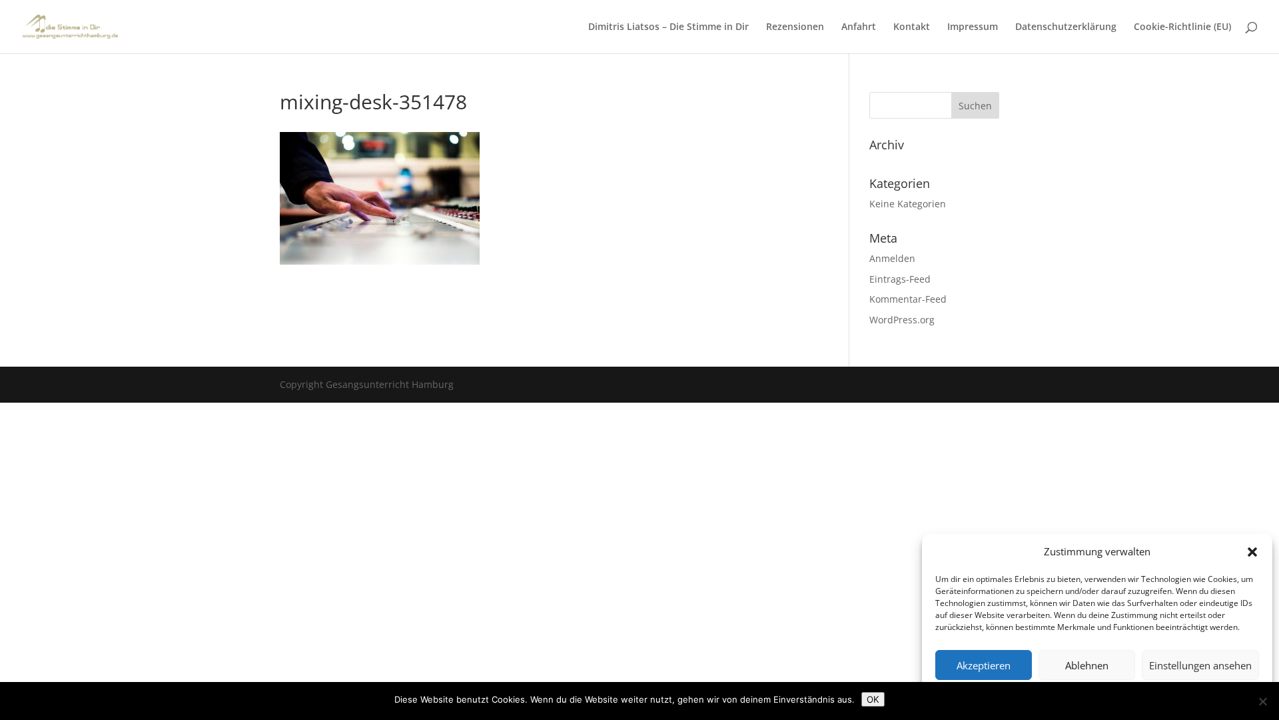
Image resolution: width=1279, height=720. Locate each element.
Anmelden (892, 258)
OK (873, 699)
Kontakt (911, 27)
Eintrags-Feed (900, 279)
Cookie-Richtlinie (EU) (1182, 27)
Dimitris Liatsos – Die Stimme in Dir (668, 27)
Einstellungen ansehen (1200, 665)
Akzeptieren (984, 665)
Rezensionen (795, 27)
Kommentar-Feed (908, 299)
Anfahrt (858, 27)
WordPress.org (902, 319)
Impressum (972, 27)
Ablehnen (1086, 665)
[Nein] (1262, 701)
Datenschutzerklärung (1065, 27)
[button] (1252, 552)
